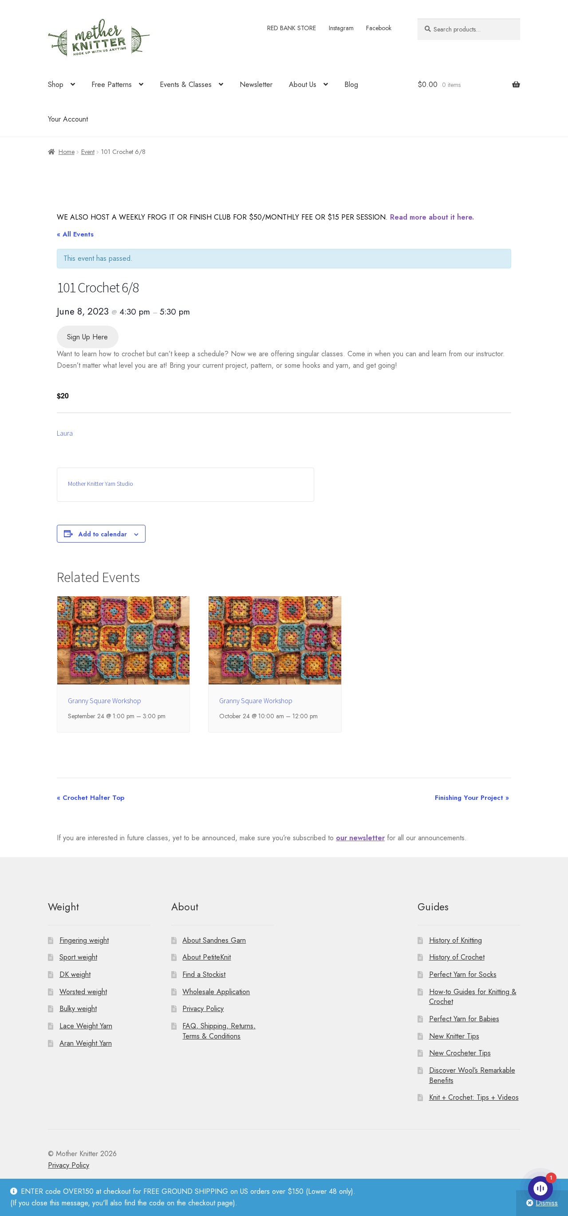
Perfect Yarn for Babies (464, 1019)
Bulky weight (78, 1008)
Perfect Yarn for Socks (463, 974)
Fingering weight (84, 940)
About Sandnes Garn (214, 940)
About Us (302, 84)
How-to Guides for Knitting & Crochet (473, 997)
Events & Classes (186, 84)
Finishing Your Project (472, 798)
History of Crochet (457, 957)
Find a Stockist (203, 974)
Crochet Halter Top (90, 798)
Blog (351, 84)
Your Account (68, 119)
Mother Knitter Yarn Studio (100, 484)
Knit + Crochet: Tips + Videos (474, 1097)
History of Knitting (455, 940)
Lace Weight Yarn (85, 1026)
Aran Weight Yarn (85, 1043)
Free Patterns (111, 84)
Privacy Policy (203, 1008)
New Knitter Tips (454, 1036)
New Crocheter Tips (460, 1053)
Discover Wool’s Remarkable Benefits (472, 1075)
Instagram (341, 28)
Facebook (378, 28)
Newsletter (256, 84)
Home (67, 151)
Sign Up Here (87, 337)
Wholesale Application (216, 992)
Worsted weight (83, 992)
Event (88, 151)
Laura (65, 433)
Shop (55, 84)
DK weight (75, 974)
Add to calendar (103, 534)
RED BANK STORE (291, 28)
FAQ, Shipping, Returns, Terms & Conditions (219, 1031)
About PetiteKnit (206, 957)
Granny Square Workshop (104, 700)
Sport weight (78, 957)
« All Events (75, 234)
